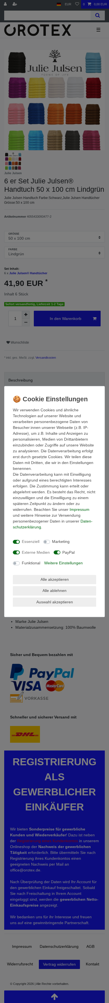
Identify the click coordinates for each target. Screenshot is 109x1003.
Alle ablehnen (54, 590)
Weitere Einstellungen (63, 563)
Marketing (61, 541)
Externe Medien (36, 552)
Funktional (31, 563)
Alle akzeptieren (55, 579)
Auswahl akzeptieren (54, 602)
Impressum (79, 509)
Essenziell (30, 541)
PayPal (68, 552)
